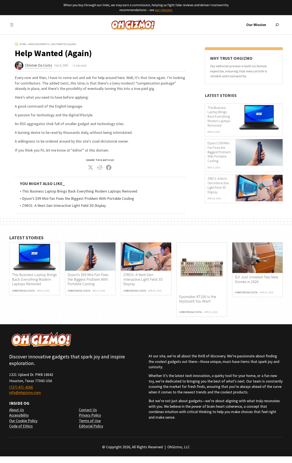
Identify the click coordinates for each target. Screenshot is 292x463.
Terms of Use (90, 420)
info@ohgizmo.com (25, 392)
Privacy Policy (90, 415)
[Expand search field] (277, 24)
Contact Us (88, 409)
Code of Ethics (21, 426)
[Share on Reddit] (100, 168)
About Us (16, 409)
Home (22, 44)
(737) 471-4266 (21, 387)
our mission (163, 10)
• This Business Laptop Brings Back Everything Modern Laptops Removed (78, 191)
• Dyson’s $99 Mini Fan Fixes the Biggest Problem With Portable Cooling (77, 198)
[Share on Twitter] (91, 168)
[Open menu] (11, 24)
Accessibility (19, 415)
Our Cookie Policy (23, 420)
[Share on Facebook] (109, 168)
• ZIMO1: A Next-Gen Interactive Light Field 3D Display (63, 205)
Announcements (38, 44)
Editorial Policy (91, 426)
